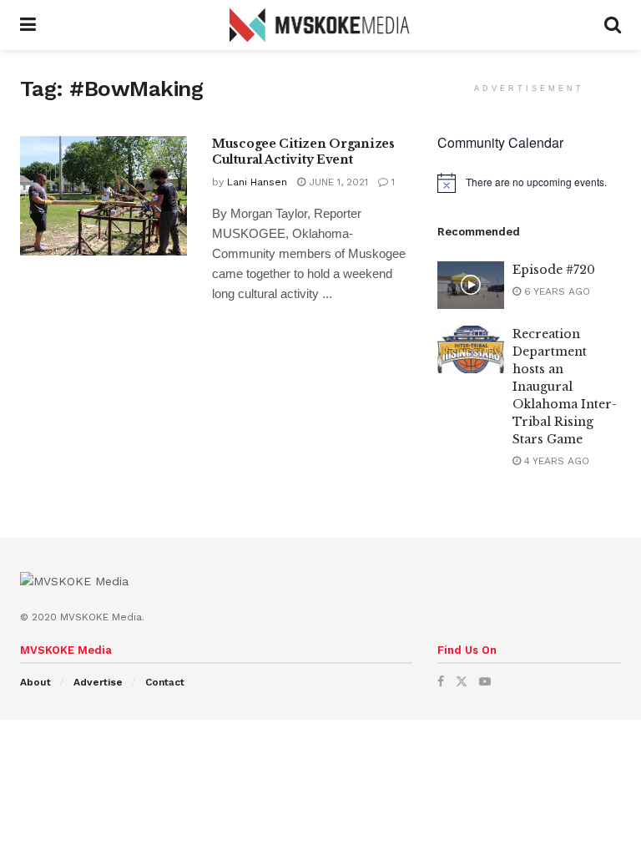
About (35, 682)
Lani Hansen (257, 182)
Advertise (98, 682)
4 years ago (555, 461)
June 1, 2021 (336, 182)
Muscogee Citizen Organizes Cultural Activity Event (303, 152)
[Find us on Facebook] (440, 681)
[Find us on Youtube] (485, 681)
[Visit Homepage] (320, 25)
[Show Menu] (28, 25)
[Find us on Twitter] (461, 681)
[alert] (529, 183)
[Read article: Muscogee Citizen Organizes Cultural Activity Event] (103, 195)
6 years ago (555, 291)
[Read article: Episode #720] (470, 285)
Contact (164, 682)
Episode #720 (553, 269)
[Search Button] (612, 25)
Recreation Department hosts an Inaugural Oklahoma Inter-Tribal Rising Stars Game (564, 386)
